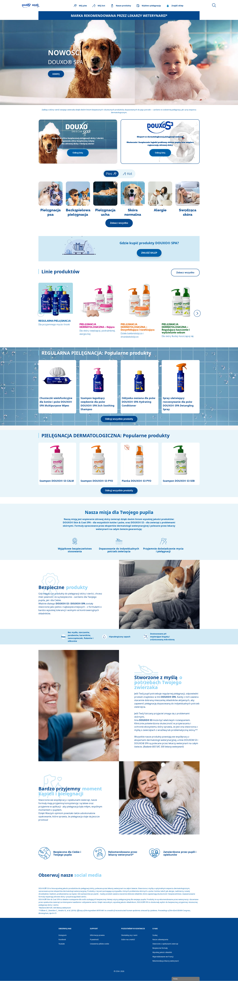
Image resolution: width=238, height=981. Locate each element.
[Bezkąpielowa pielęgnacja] (78, 199)
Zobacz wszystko (119, 223)
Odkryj (56, 74)
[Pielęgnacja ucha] (105, 199)
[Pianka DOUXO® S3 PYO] (139, 460)
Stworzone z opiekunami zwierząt (165, 944)
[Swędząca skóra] (187, 199)
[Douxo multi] (30, 5)
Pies (109, 174)
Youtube (62, 944)
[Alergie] (160, 199)
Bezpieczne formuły (160, 948)
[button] (78, 636)
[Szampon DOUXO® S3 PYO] (98, 460)
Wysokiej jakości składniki (162, 952)
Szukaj (154, 935)
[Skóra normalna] (133, 199)
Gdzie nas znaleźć (128, 939)
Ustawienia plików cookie (99, 944)
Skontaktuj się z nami (129, 935)
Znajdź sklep (177, 5)
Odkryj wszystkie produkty (119, 419)
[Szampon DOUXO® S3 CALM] (57, 460)
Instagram (63, 935)
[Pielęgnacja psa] (50, 199)
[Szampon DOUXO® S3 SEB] (180, 460)
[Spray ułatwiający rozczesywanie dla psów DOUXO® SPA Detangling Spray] (180, 377)
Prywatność (94, 939)
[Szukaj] (214, 5)
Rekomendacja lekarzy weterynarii (165, 961)
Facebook (62, 939)
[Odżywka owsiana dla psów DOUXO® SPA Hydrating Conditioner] (139, 377)
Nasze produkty (123, 5)
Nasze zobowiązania (160, 939)
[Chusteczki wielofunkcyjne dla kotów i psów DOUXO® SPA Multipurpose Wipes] (57, 377)
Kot (129, 174)
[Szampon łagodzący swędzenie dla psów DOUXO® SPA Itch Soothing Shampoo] (98, 377)
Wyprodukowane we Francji (162, 956)
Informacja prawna (97, 935)
